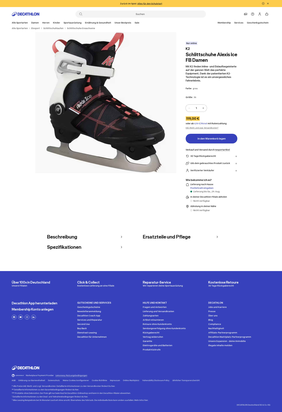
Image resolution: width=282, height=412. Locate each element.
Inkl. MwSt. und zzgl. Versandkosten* (202, 128)
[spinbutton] (196, 108)
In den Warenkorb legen (212, 138)
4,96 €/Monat (200, 123)
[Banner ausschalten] (263, 3)
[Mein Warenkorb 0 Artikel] (266, 14)
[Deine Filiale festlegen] (245, 14)
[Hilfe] (252, 14)
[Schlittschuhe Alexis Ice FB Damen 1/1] (105, 102)
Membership (224, 22)
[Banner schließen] (268, 3)
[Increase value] (203, 108)
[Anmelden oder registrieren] (259, 14)
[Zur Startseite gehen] (25, 14)
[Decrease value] (189, 108)
